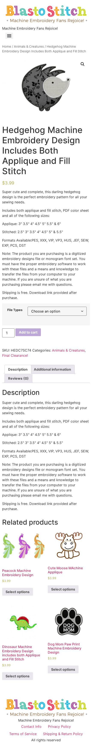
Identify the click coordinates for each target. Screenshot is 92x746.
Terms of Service (23, 734)
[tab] (17, 369)
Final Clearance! (15, 355)
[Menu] (9, 36)
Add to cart (28, 332)
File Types (14, 309)
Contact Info (31, 726)
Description (18, 369)
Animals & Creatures (29, 46)
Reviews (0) (18, 378)
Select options (18, 592)
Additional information (52, 369)
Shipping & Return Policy (63, 734)
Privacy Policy (59, 726)
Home (6, 46)
